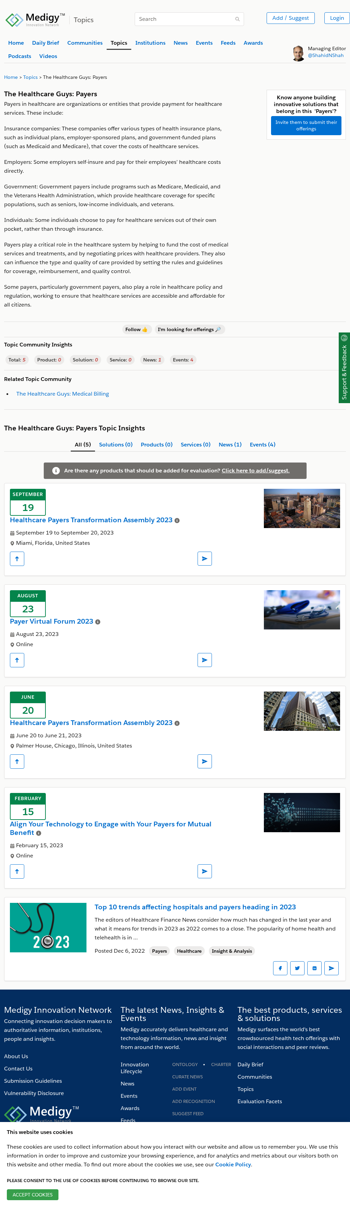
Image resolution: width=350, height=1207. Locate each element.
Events (129, 1095)
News (127, 1083)
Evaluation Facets (260, 1101)
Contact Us (18, 1068)
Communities (255, 1076)
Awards (130, 1108)
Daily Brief (250, 1064)
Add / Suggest (290, 18)
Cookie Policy (233, 1164)
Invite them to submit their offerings (306, 125)
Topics (246, 1089)
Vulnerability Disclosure (34, 1093)
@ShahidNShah (326, 55)
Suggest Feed (188, 1114)
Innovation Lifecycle (135, 1068)
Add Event (184, 1089)
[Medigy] (35, 19)
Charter (221, 1064)
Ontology (185, 1064)
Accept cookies (33, 1195)
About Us (16, 1056)
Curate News (187, 1077)
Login (337, 18)
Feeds (128, 1120)
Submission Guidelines (33, 1080)
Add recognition (193, 1101)
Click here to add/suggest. (256, 470)
